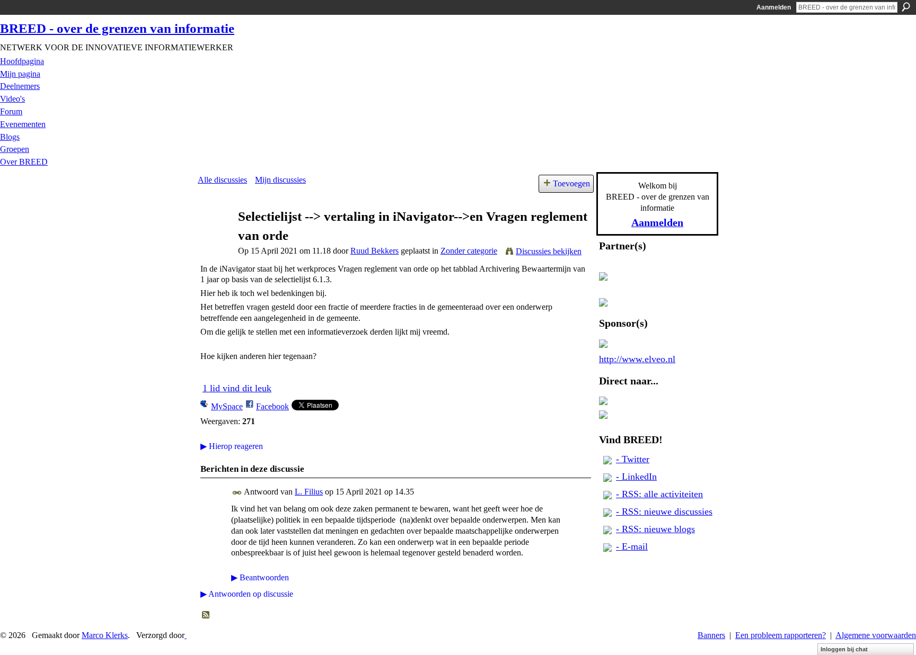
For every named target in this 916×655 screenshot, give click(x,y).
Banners (711, 635)
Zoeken (906, 7)
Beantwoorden (260, 577)
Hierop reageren (231, 446)
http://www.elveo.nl (637, 359)
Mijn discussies (280, 179)
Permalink (237, 493)
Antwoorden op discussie (246, 593)
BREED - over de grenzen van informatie (117, 28)
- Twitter (632, 459)
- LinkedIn (636, 476)
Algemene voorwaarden (875, 635)
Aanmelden (773, 7)
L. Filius (309, 491)
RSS (206, 615)
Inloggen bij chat (844, 649)
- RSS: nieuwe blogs (655, 529)
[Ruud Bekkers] (215, 236)
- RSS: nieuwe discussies (664, 511)
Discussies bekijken (549, 251)
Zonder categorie (469, 250)
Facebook (272, 406)
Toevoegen (571, 183)
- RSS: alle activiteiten (659, 494)
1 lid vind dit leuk (236, 388)
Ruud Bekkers (374, 250)
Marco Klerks (105, 635)
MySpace (227, 406)
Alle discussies (222, 179)
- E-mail (632, 546)
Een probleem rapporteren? (780, 635)
